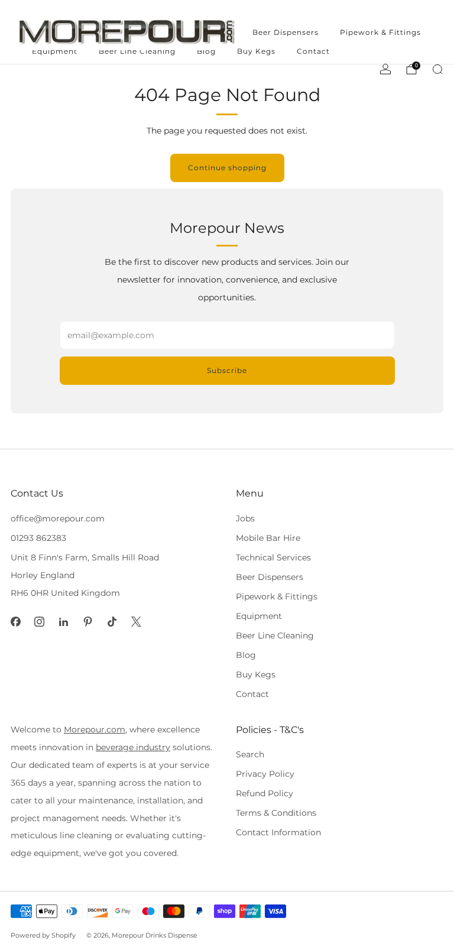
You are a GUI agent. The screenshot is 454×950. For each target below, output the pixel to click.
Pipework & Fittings (380, 32)
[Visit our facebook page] (16, 621)
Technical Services (273, 557)
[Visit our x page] (136, 621)
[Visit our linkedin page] (63, 621)
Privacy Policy (265, 774)
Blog (246, 655)
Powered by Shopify (43, 935)
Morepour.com (94, 729)
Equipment (259, 616)
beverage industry (133, 747)
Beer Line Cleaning (275, 635)
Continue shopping (227, 167)
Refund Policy (264, 793)
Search (250, 754)
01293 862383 (38, 538)
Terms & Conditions (276, 813)
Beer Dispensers (285, 32)
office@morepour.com (58, 518)
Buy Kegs (256, 51)
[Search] (437, 69)
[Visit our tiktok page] (112, 621)
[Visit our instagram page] (40, 621)
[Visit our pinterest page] (88, 621)
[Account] (385, 69)
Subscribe (227, 370)
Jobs (245, 518)
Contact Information (278, 832)
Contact (313, 51)
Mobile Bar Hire (268, 538)
